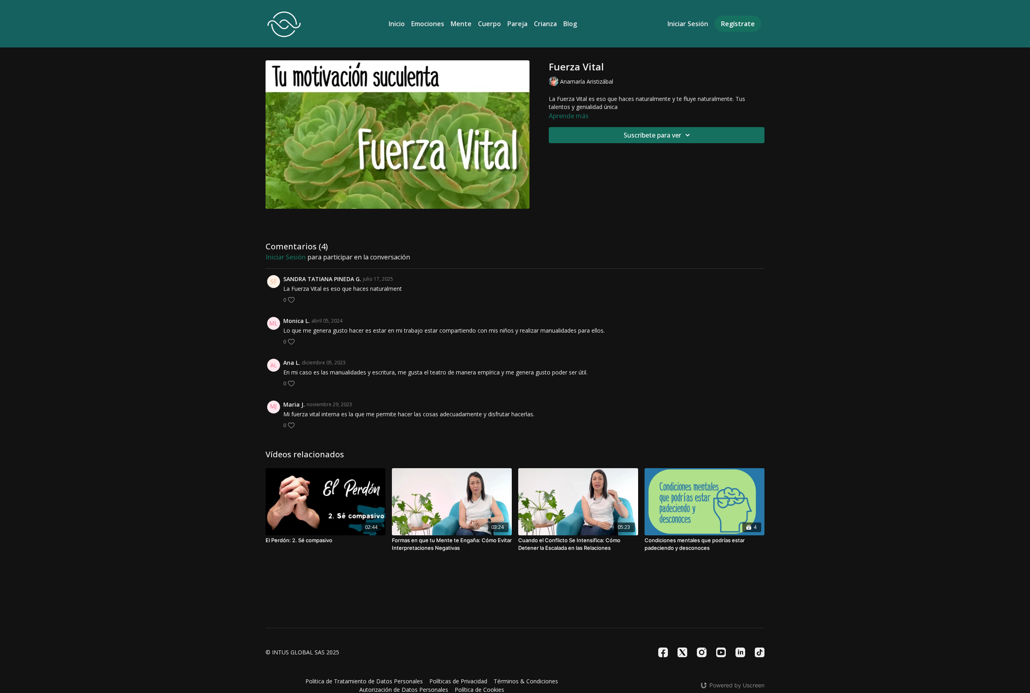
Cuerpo (489, 23)
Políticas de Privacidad (458, 681)
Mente (461, 23)
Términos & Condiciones (526, 681)
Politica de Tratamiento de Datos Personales (364, 681)
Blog (570, 23)
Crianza (545, 23)
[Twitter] (682, 652)
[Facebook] (663, 652)
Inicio (397, 23)
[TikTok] (759, 652)
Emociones (427, 23)
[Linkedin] (740, 652)
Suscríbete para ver (652, 135)
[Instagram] (702, 652)
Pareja (517, 23)
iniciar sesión (286, 257)
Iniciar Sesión (687, 23)
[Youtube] (721, 652)
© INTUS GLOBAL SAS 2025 (302, 652)
